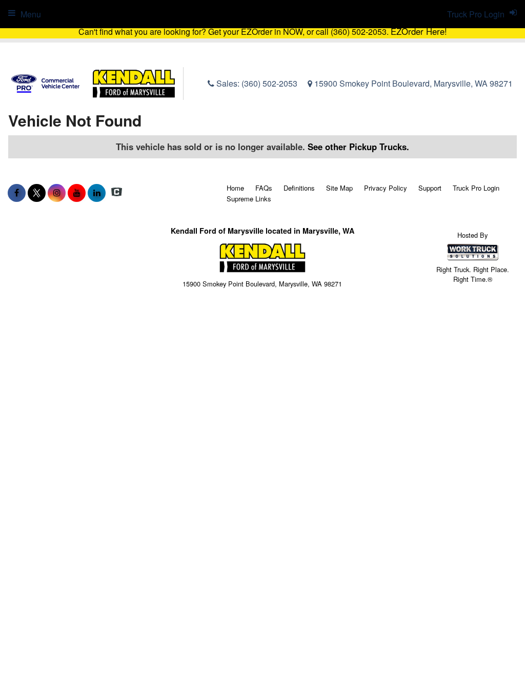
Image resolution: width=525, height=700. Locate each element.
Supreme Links (249, 198)
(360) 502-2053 (269, 83)
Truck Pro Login (476, 188)
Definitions (299, 188)
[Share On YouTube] (77, 193)
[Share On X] (37, 193)
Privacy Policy (385, 188)
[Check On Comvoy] (117, 193)
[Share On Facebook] (17, 193)
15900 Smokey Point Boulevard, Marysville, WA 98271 (412, 83)
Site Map (339, 188)
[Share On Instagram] (57, 193)
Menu (31, 14)
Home (235, 188)
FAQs (263, 188)
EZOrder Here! (419, 31)
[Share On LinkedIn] (97, 193)
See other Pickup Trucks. (358, 146)
